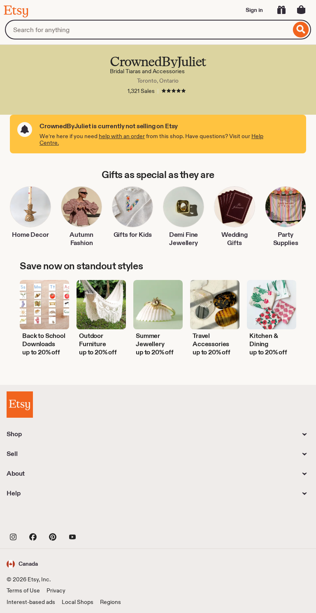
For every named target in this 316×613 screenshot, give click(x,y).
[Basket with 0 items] (301, 10)
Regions (110, 602)
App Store (34, 518)
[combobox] (148, 29)
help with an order (122, 136)
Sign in (254, 10)
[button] (22, 563)
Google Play (96, 518)
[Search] (301, 29)
